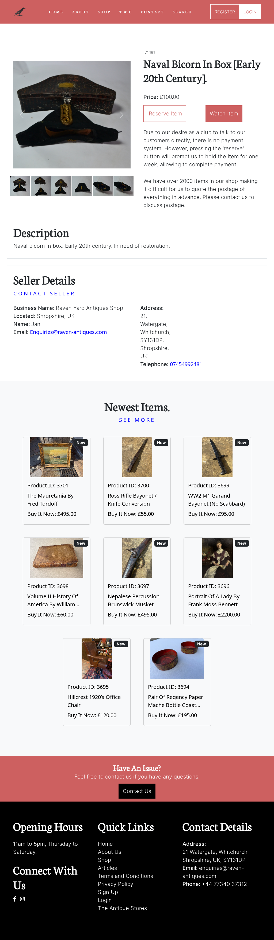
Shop (104, 860)
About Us (109, 852)
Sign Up (108, 892)
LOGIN (250, 11)
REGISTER (225, 11)
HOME (56, 11)
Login (105, 900)
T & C (125, 11)
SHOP (104, 11)
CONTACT (152, 11)
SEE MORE (137, 419)
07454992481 (186, 364)
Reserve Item (165, 113)
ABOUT (80, 11)
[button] (22, 114)
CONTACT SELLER (44, 293)
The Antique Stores (122, 908)
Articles (107, 868)
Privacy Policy (115, 884)
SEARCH (182, 11)
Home (105, 844)
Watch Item (224, 113)
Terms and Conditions (125, 876)
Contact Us (137, 791)
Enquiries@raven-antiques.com (68, 332)
